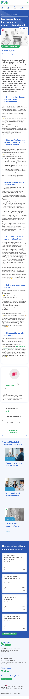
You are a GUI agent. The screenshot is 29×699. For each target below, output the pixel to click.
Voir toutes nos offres (9, 633)
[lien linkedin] (2, 671)
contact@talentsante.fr (10, 660)
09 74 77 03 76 (8, 659)
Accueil (3, 14)
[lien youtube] (8, 671)
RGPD (11, 693)
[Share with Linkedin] (6, 411)
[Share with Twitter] (8, 411)
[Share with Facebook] (11, 411)
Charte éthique (17, 693)
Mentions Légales (5, 693)
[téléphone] (27, 2)
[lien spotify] (5, 671)
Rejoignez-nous (6, 679)
